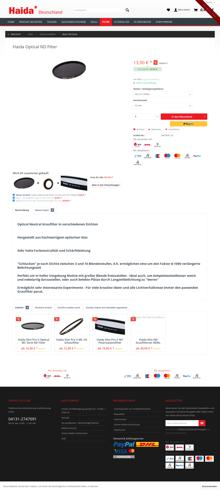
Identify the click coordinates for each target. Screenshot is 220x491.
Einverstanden (209, 486)
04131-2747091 (22, 419)
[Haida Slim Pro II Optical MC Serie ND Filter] (34, 326)
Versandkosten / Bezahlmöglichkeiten (80, 422)
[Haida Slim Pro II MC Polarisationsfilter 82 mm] (74, 183)
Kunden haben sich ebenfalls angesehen (106, 307)
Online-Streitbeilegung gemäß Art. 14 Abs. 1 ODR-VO (84, 410)
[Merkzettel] (168, 10)
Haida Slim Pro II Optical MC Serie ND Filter (33, 341)
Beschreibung (22, 210)
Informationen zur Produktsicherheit (132, 408)
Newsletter (119, 414)
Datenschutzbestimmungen (192, 429)
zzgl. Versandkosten (151, 79)
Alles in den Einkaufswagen (106, 185)
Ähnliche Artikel (43, 307)
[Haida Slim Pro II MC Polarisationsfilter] (110, 326)
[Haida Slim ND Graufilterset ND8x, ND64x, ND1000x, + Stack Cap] (148, 326)
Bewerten (156, 129)
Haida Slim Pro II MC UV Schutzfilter (71, 341)
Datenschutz (120, 419)
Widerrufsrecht (69, 428)
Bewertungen (44, 210)
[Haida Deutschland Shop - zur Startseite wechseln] (35, 10)
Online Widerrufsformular (75, 433)
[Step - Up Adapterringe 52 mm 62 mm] (48, 183)
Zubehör (21, 307)
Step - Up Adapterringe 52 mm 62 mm (35, 197)
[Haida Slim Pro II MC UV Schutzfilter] (72, 326)
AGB (64, 438)
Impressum (119, 429)
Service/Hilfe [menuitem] (207, 2)
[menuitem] (101, 10)
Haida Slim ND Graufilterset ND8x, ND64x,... (148, 341)
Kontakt (65, 417)
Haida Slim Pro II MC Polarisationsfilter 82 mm (39, 200)
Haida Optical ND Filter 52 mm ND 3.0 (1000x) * (51, 195)
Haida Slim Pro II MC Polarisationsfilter (110, 341)
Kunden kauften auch (69, 307)
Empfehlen (173, 129)
